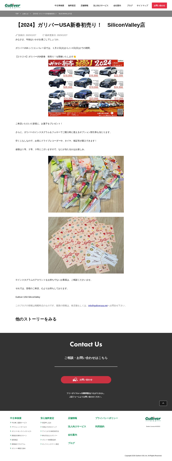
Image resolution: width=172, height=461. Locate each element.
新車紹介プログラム (18, 444)
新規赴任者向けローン (19, 435)
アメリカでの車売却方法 (50, 431)
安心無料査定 (47, 418)
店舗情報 (84, 5)
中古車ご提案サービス (19, 423)
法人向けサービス (100, 5)
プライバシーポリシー (106, 418)
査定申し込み (46, 423)
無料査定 (72, 5)
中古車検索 (59, 5)
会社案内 (117, 5)
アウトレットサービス (19, 427)
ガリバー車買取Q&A (49, 440)
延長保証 (15, 440)
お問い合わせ (159, 5)
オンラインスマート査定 (50, 444)
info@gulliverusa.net (98, 305)
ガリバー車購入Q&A (18, 448)
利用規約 (99, 426)
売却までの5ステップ (49, 427)
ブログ (130, 5)
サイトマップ (142, 5)
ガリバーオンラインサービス (21, 431)
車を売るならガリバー (49, 435)
